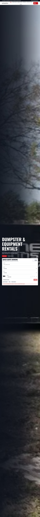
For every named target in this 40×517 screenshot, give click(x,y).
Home (11, 2)
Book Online (24, 2)
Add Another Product (6, 279)
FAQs (31, 2)
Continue (35, 279)
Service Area (28, 2)
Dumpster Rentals (14, 2)
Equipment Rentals (19, 2)
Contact (21, 4)
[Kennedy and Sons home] (5, 3)
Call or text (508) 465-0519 (34, 0)
